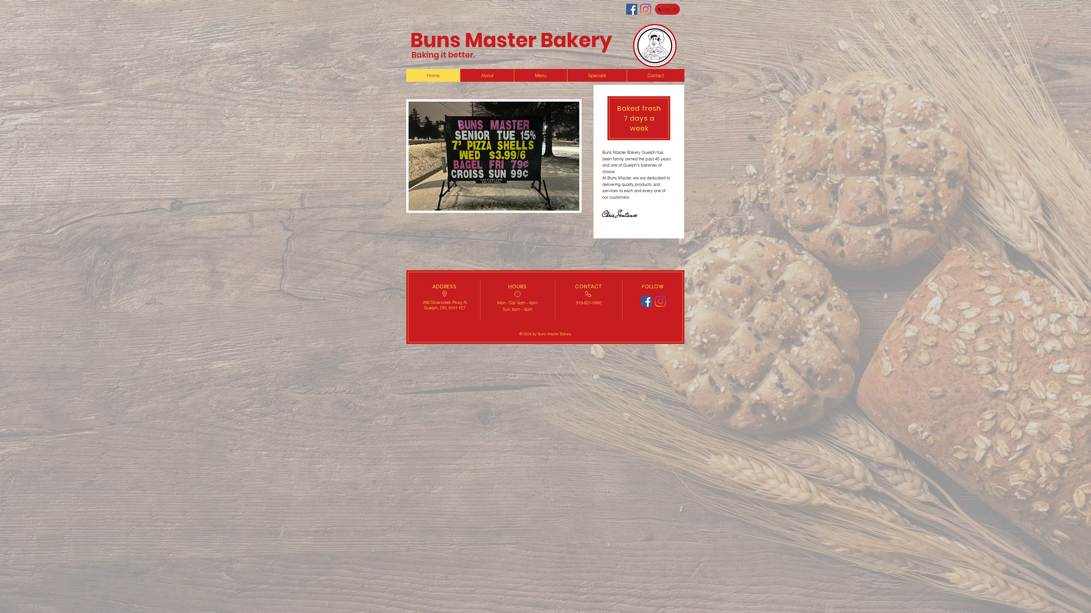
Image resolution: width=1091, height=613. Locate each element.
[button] (494, 156)
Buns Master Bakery (511, 40)
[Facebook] (631, 9)
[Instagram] (645, 9)
